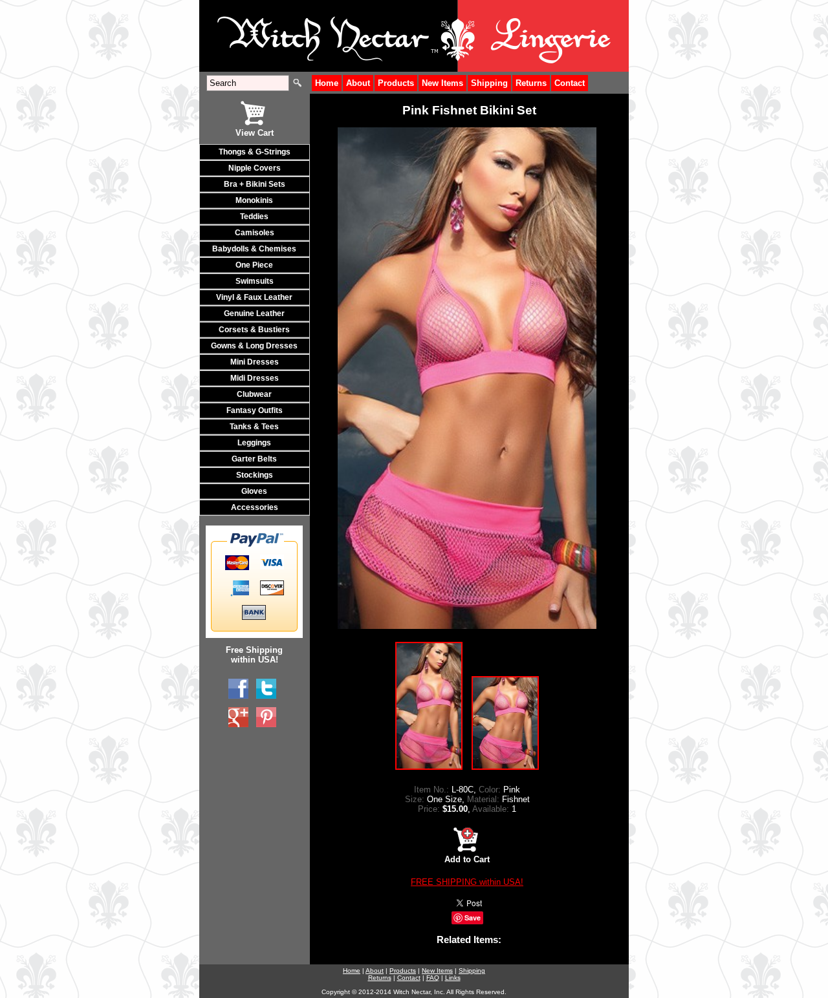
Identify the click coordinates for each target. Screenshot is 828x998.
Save (472, 917)
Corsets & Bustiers (254, 330)
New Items (442, 83)
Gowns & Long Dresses (254, 346)
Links (453, 977)
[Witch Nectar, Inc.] (238, 689)
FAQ (432, 977)
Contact (569, 83)
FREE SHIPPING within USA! (467, 882)
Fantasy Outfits (254, 410)
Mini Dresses (254, 362)
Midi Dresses (254, 378)
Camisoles (254, 233)
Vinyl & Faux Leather (254, 297)
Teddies (254, 216)
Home (326, 83)
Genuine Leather (254, 313)
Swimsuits (254, 281)
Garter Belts (254, 459)
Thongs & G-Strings (254, 152)
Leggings (254, 443)
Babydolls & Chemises (254, 249)
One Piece (254, 265)
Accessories (254, 507)
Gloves (254, 491)
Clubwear (254, 394)
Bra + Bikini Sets (254, 184)
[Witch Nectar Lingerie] (238, 717)
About (358, 83)
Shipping (489, 83)
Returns (531, 83)
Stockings (254, 475)
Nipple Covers (254, 168)
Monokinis (254, 200)
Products (396, 83)
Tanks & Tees (254, 426)
